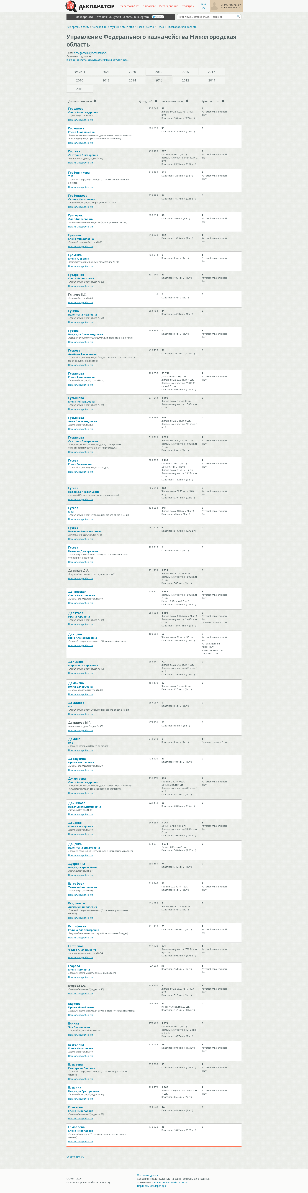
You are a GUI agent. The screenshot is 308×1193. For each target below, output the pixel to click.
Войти (224, 4)
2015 (106, 80)
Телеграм (188, 6)
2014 (132, 80)
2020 (132, 72)
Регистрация (235, 4)
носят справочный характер (171, 1182)
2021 (106, 72)
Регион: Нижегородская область (177, 27)
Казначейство (145, 27)
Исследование (168, 6)
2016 (79, 80)
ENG (203, 4)
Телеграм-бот (129, 6)
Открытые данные (148, 1175)
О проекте (149, 6)
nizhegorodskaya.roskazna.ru (90, 53)
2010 (79, 89)
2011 (211, 80)
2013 (159, 80)
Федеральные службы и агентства (113, 27)
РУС (203, 7)
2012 (185, 80)
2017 (211, 72)
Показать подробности (80, 119)
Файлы (80, 72)
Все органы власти (77, 27)
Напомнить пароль (230, 7)
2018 (185, 72)
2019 (158, 72)
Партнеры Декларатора (151, 1185)
